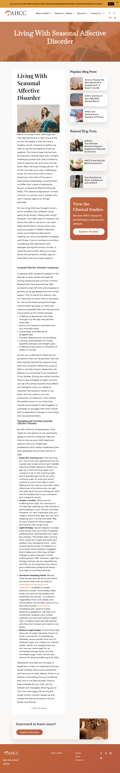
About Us (81, 13)
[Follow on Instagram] (110, 18)
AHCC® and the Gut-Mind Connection (94, 162)
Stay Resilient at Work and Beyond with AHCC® (93, 180)
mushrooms (43, 606)
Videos (77, 757)
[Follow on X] (114, 13)
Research (59, 13)
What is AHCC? (43, 13)
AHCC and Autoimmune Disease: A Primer (94, 114)
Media (69, 13)
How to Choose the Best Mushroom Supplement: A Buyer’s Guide (94, 83)
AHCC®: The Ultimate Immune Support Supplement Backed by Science (94, 146)
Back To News (40, 708)
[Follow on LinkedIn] (115, 18)
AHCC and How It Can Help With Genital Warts (94, 98)
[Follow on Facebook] (109, 13)
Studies (78, 753)
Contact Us (96, 13)
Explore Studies (89, 231)
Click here (13, 4)
